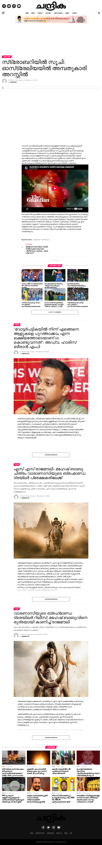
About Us (59, 833)
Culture (48, 13)
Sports (40, 13)
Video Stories (58, 13)
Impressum (50, 833)
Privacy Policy (40, 833)
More (67, 13)
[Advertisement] (51, 40)
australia (45, 239)
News (32, 13)
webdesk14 (25, 353)
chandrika (13, 82)
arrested (37, 239)
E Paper (74, 13)
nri (71, 833)
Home (27, 13)
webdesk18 (25, 498)
